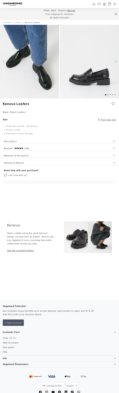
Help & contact (10, 342)
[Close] (116, 14)
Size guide (8, 347)
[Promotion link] (87, 237)
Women (71, 10)
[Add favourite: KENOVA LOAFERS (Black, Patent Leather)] (113, 103)
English (70, 385)
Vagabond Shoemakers (16, 364)
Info (5, 358)
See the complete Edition (20, 250)
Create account (13, 322)
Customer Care (11, 332)
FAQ (5, 351)
